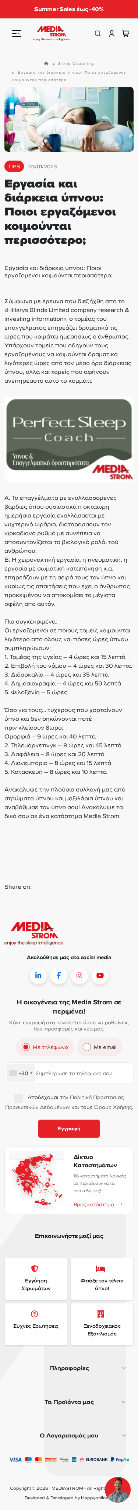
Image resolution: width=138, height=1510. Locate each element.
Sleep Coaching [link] (76, 63)
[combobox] (20, 1073)
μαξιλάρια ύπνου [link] (89, 798)
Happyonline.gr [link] (97, 1498)
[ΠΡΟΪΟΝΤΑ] (16, 33)
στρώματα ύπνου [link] (29, 798)
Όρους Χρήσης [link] (113, 1106)
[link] (51, 33)
